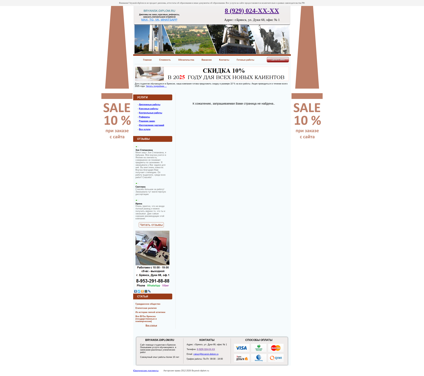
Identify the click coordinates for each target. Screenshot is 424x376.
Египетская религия (146, 308)
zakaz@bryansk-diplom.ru (205, 354)
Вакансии (207, 60)
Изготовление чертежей (151, 125)
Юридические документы (146, 370)
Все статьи (151, 325)
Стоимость (165, 60)
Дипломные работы (149, 104)
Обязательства (186, 60)
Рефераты (144, 117)
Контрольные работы (150, 113)
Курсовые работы (148, 108)
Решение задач (147, 121)
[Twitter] (139, 291)
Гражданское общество (147, 304)
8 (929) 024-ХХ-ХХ (252, 10)
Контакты (224, 60)
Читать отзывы (151, 225)
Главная (147, 60)
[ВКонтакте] (135, 291)
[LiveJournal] (149, 291)
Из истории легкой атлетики (150, 312)
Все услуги (144, 129)
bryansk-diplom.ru (159, 10)
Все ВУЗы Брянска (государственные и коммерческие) (146, 319)
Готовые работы (245, 60)
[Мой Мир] (146, 291)
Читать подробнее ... (156, 86)
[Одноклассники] (142, 291)
